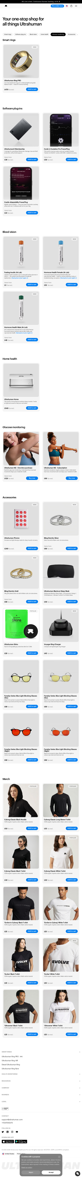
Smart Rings (7, 1052)
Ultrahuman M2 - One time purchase (18, 468)
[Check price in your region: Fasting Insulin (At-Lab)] (21, 253)
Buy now (32, 478)
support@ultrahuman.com (12, 1120)
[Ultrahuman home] (6, 6)
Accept (51, 1172)
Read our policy (26, 1167)
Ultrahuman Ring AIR (10, 1060)
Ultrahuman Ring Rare (10, 1069)
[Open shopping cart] (71, 6)
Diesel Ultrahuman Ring (11, 1065)
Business (5, 1094)
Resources (6, 1081)
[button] (76, 6)
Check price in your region (18, 278)
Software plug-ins (20, 34)
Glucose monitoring (58, 34)
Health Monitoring (10, 1074)
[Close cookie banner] (59, 1157)
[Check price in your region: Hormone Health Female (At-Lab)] (61, 253)
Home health (44, 34)
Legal (4, 1101)
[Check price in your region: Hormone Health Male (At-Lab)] (21, 308)
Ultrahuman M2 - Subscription (55, 468)
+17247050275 (7, 1123)
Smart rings (7, 34)
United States (9, 1154)
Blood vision (33, 34)
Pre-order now (57, 6)
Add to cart (32, 89)
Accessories (71, 34)
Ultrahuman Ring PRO (12, 80)
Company (5, 1088)
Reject (31, 1172)
